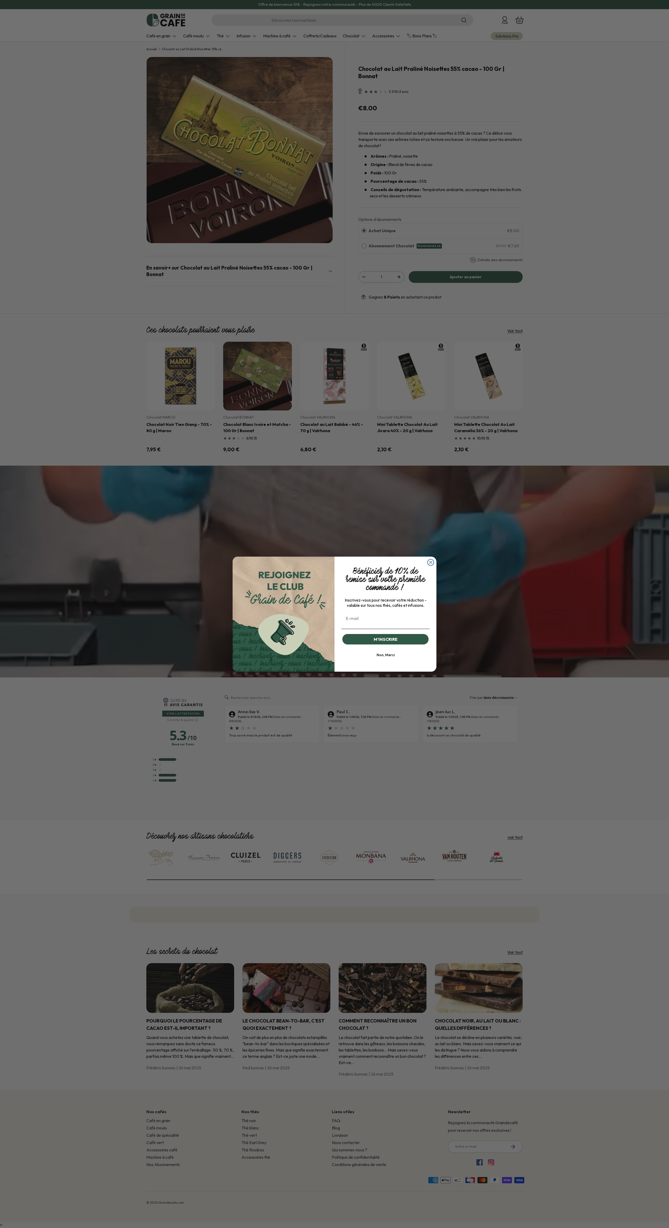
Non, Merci (386, 655)
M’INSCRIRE (385, 639)
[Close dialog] (431, 562)
